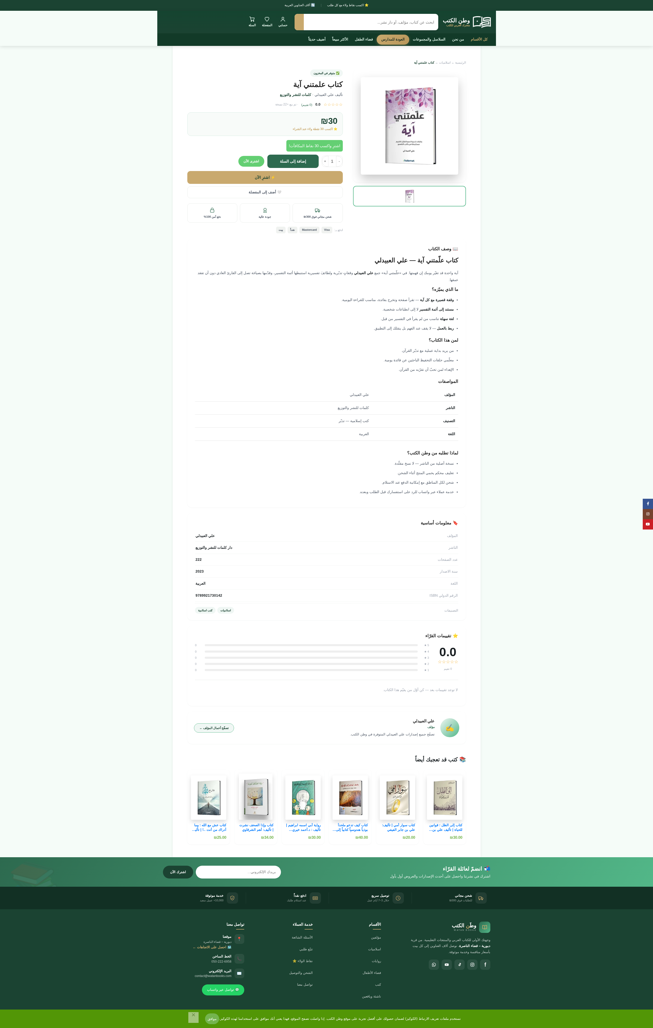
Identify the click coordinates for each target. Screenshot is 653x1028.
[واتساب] (434, 965)
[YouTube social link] (648, 524)
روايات (376, 961)
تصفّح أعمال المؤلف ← (214, 728)
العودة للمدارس (393, 39)
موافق (212, 1019)
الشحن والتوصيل (301, 973)
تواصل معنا (305, 984)
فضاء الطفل (364, 39)
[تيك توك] (459, 965)
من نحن (458, 39)
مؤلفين (376, 937)
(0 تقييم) (306, 105)
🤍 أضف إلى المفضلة (265, 192)
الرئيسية (460, 62)
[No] (193, 1017)
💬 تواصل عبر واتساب (223, 990)
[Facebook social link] (648, 504)
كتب (378, 984)
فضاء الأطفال (372, 973)
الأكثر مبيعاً (340, 39)
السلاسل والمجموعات (429, 39)
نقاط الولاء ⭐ (303, 961)
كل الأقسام (479, 39)
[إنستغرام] (472, 965)
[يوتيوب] (447, 965)
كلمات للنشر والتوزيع (295, 95)
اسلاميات (445, 62)
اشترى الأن (251, 161)
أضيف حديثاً (317, 39)
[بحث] (299, 22)
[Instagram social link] (648, 514)
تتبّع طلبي (306, 949)
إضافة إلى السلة (293, 161)
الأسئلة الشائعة (302, 937)
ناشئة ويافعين (371, 996)
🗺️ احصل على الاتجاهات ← (212, 947)
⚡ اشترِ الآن (265, 177)
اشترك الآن (178, 872)
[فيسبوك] (485, 965)
